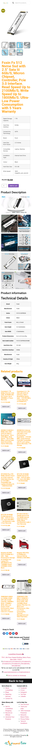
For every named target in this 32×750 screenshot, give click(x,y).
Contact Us (8, 698)
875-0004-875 (26, 661)
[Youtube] (10, 633)
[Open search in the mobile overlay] (20, 3)
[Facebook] (4, 633)
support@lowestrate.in (11, 672)
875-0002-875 (7, 661)
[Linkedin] (13, 633)
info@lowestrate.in (24, 672)
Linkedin (23, 696)
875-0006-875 (16, 664)
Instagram (23, 692)
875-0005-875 (6, 664)
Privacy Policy (24, 719)
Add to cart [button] (5, 406)
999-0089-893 (16, 666)
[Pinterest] (16, 633)
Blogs (7, 692)
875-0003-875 (16, 661)
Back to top (16, 681)
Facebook (23, 688)
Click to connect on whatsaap (16, 675)
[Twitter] (7, 633)
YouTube (23, 694)
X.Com (22, 690)
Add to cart (13, 186)
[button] (27, 12)
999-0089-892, (25, 664)
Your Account (24, 704)
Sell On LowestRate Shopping (9, 709)
